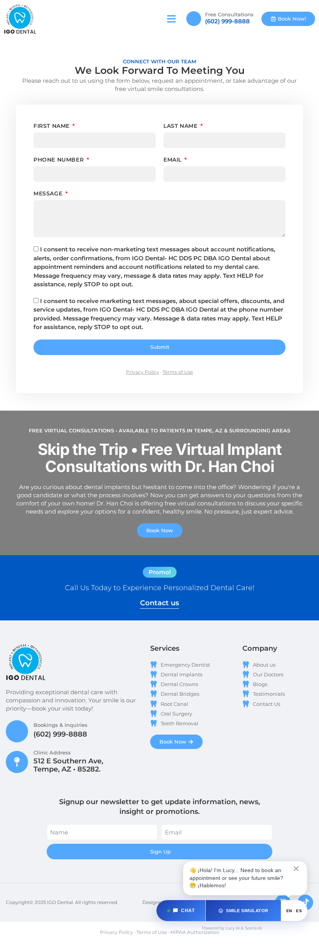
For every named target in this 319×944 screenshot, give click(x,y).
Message (48, 193)
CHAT (188, 910)
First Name (52, 125)
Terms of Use (178, 372)
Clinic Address (52, 752)
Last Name (181, 125)
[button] (171, 19)
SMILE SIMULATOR (247, 910)
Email (173, 159)
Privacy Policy (142, 372)
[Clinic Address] (17, 762)
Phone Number (59, 159)
